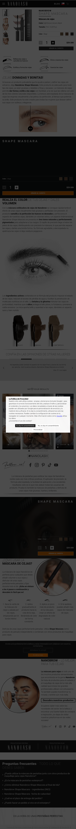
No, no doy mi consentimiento (48, 426)
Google (59, 416)
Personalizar (38, 430)
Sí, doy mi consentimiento (25, 426)
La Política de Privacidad (18, 399)
